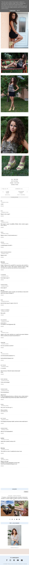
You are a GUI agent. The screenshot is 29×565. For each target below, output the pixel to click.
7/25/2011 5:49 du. (5, 343)
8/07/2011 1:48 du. (5, 459)
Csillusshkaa (4, 319)
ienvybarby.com (4, 411)
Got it (18, 10)
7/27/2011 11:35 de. (5, 439)
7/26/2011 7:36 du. (5, 429)
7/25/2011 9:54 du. (5, 366)
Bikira (2, 220)
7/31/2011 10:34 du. (5, 449)
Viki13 (2, 232)
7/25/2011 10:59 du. (5, 380)
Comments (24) (19, 188)
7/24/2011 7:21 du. (5, 243)
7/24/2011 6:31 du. (5, 212)
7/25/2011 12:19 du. (5, 321)
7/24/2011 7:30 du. (5, 253)
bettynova (3, 365)
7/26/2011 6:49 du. (5, 419)
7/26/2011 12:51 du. (5, 390)
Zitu (2, 210)
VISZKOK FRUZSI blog (8, 563)
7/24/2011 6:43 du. (5, 222)
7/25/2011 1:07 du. (5, 332)
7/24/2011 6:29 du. (5, 202)
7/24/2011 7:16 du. (5, 233)
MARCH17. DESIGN (23, 563)
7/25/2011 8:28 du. (5, 353)
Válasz (2, 227)
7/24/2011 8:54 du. (5, 263)
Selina (2, 404)
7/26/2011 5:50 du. (5, 405)
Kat (1, 352)
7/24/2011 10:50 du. (5, 301)
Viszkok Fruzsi (4, 284)
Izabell (2, 458)
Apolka (2, 242)
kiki (1, 331)
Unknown (3, 342)
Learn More (12, 10)
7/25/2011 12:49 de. (5, 311)
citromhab (3, 274)
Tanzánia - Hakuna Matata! (14, 495)
